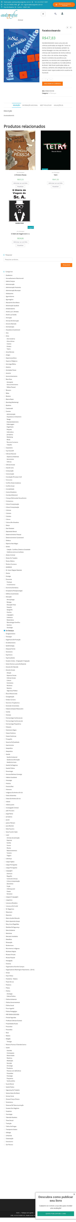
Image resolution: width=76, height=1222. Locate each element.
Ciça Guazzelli (10, 451)
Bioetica (8, 396)
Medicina (9, 1058)
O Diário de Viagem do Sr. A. (20, 234)
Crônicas (8, 510)
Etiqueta (9, 429)
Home (17, 1213)
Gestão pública (10, 768)
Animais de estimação (12, 321)
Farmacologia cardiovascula (14, 718)
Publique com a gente (27, 1213)
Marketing (10, 437)
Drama (8, 573)
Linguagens (10, 615)
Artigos (8, 355)
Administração (10, 284)
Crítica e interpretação (12, 504)
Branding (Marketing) (12, 402)
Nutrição (9, 1063)
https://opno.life (10, 1162)
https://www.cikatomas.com (62, 1172)
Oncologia (10, 1066)
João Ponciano (10, 811)
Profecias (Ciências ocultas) (14, 1020)
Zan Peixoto (9, 1145)
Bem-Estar (9, 379)
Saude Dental (10, 1084)
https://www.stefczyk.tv (28, 1177)
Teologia (9, 1041)
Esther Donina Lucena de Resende (16, 664)
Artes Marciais (10, 352)
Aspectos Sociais (11, 675)
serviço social (10, 1096)
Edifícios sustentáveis (12, 594)
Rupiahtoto (16, 1152)
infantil (8, 801)
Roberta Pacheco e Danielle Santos (16, 1044)
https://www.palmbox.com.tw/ (14, 1187)
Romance (9, 894)
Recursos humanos (12, 442)
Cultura (8, 519)
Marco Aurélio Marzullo (13, 918)
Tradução (8, 1123)
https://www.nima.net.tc (42, 1182)
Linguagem (9, 871)
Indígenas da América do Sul (14, 792)
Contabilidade (10, 489)
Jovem (8, 820)
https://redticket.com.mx (12, 1167)
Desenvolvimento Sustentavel (15, 537)
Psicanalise (9, 1026)
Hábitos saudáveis (11, 777)
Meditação (10, 1061)
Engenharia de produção (13, 640)
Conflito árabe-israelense (13, 483)
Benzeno (8, 390)
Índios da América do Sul (13, 798)
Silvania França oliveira (12, 1099)
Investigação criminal (12, 808)
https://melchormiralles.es (25, 1162)
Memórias (9, 933)
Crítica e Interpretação (12, 507)
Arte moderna (11, 339)
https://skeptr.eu (64, 1157)
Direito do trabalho (11, 558)
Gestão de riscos (11, 762)
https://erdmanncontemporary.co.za (34, 1167)
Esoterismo (9, 652)
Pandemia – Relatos (12, 979)
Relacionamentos (12, 850)
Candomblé (9, 408)
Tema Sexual (9, 1120)
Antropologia (10, 599)
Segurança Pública (12, 691)
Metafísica (9, 939)
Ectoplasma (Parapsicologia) (14, 591)
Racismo (9, 688)
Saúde (8, 1048)
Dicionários (10, 884)
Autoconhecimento (11, 376)
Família (8, 712)
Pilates (8, 988)
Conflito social (10, 486)
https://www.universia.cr (28, 1172)
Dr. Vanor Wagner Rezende (14, 570)
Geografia (9, 610)
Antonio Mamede (11, 324)
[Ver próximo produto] (70, 27)
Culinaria (8, 513)
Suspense (9, 1111)
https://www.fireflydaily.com (44, 1162)
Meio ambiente (10, 930)
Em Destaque (52, 93)
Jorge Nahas (9, 814)
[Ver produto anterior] (67, 27)
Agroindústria (10, 296)
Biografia (9, 876)
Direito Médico (10, 561)
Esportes (9, 840)
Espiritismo (9, 655)
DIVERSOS (9, 567)
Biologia (9, 602)
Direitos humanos (11, 564)
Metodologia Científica (13, 622)
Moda (8, 439)
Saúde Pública (10, 1087)
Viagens (9, 855)
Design (9, 419)
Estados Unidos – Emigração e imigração (18, 661)
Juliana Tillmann (10, 823)
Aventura (9, 873)
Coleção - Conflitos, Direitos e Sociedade (18, 549)
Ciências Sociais (10, 465)
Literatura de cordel (12, 906)
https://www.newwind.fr (59, 1182)
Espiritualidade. (10, 658)
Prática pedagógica (11, 1011)
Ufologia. (8, 1132)
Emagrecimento (10, 634)
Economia (9, 579)
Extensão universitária (12, 706)
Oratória (8, 964)
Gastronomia (10, 745)
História (9, 612)
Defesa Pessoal (11, 387)
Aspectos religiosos (11, 361)
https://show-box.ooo (11, 1172)
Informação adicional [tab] (30, 105)
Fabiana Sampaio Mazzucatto (14, 709)
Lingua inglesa (10, 862)
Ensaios (9, 346)
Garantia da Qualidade (12, 742)
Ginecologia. (9, 771)
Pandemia (10, 1068)
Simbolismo (9, 1102)
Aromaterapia (10, 327)
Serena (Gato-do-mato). (13, 1093)
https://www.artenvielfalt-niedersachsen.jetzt (18, 1182)
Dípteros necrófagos (12, 543)
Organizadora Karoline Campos (15, 966)
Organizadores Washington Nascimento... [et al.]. (20, 970)
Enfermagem (10, 424)
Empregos (9, 636)
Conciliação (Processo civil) (14, 477)
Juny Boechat (10, 826)
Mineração (9, 942)
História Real (9, 786)
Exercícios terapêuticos (13, 703)
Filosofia (9, 607)
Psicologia (10, 1076)
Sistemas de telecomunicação (15, 1105)
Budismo (8, 405)
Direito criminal (10, 555)
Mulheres (9, 685)
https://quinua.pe (51, 1157)
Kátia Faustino (10, 829)
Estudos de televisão (12, 667)
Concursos (9, 480)
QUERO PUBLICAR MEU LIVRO (56, 1213)
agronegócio (9, 299)
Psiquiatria (10, 1078)
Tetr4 (55, 175)
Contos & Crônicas (12, 879)
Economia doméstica (12, 588)
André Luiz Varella (11, 315)
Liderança (9, 858)
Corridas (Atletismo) (12, 495)
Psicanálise (9, 1030)
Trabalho (9, 445)
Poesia (9, 891)
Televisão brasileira (11, 1117)
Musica (9, 848)
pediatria (8, 985)
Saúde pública (11, 1081)
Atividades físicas (11, 370)
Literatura (10, 617)
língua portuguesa (11, 865)
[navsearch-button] (55, 14)
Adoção (9, 673)
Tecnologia (9, 1114)
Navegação (9, 960)
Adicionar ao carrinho (52, 83)
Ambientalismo (10, 309)
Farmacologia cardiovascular (14, 721)
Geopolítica (9, 748)
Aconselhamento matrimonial (14, 278)
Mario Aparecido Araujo (13, 921)
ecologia (8, 576)
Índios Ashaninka (11, 795)
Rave (7, 1033)
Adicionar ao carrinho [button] (20, 183)
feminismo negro (11, 730)
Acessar (20, 20)
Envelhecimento (10, 643)
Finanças (9, 582)
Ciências (9, 462)
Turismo (9, 853)
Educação (9, 597)
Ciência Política (11, 996)
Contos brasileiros (11, 492)
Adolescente (9, 293)
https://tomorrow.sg (45, 1172)
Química (9, 625)
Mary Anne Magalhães (12, 924)
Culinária (8, 516)
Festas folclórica (11, 733)
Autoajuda (10, 382)
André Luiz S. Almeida (12, 311)
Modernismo (10, 945)
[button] (36, 31)
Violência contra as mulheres (15, 552)
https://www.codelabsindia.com (47, 1177)
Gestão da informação (13, 760)
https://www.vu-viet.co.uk (55, 1167)
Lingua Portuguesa (11, 868)
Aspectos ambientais (13, 457)
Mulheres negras (11, 951)
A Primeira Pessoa (20, 175)
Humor (9, 845)
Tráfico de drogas (11, 1126)
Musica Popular (10, 957)
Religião (8, 1039)
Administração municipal (13, 290)
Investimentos (11, 585)
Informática (10, 432)
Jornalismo (10, 434)
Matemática (10, 620)
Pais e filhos (9, 976)
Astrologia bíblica (11, 364)
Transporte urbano (11, 1129)
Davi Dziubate (10, 528)
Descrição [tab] (16, 105)
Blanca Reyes (10, 399)
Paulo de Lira (10, 982)
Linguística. (9, 900)
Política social (10, 1005)
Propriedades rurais (12, 1024)
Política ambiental (11, 999)
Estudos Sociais (10, 670)
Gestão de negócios (12, 765)
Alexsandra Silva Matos (12, 302)
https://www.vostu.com (12, 1157)
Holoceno (9, 789)
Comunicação (10, 474)
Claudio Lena (10, 468)
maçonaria (9, 912)
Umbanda (9, 1135)
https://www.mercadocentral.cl (32, 1152)
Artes (7, 336)
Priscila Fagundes (11, 1017)
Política (8, 991)
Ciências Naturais (11, 454)
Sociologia (10, 627)
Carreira (8, 411)
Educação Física (11, 605)
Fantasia (8, 715)
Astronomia (10, 459)
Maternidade (10, 1055)
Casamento (9, 448)
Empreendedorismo (13, 422)
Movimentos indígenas (12, 948)
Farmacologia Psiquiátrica (13, 724)
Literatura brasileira (11, 903)
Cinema (9, 344)
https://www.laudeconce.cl (52, 1152)
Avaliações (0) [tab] (58, 105)
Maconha (8, 915)
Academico (9, 275)
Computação (10, 471)
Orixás (8, 973)
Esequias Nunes (10, 649)
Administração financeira (13, 287)
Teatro (9, 349)
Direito (8, 546)
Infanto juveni (10, 805)
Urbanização (9, 1138)
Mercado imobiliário (12, 936)
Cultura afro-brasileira (12, 522)
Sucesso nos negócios (12, 1108)
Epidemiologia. (10, 646)
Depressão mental (11, 531)
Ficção (8, 886)
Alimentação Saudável (12, 305)
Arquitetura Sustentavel (13, 330)
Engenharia (10, 427)
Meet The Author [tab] (45, 105)
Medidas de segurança (12, 927)
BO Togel (7, 1152)
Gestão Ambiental (12, 757)
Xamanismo (9, 1141)
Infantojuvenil (11, 889)
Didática (8, 540)
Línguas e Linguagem (12, 897)
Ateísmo (8, 367)
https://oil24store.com (11, 1177)
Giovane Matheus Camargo (14, 774)
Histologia (9, 780)
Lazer (7, 835)
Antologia (9, 994)
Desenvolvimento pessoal (13, 534)
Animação (9, 318)
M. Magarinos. (10, 909)
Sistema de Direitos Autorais (65, 4)
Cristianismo (9, 501)
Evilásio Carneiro (11, 700)
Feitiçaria (8, 727)
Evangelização (10, 697)
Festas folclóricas (11, 736)
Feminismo (10, 683)
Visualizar (20, 186)
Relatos (8, 1036)
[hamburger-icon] (43, 14)
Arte (7, 333)
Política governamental (13, 1002)
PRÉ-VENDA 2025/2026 (12, 1014)
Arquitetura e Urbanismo (14, 417)
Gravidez (9, 1050)
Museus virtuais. (11, 954)
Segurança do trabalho (13, 1090)
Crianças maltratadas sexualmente (16, 498)
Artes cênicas (10, 341)
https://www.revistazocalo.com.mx (32, 1157)
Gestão (8, 754)
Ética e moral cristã (11, 693)
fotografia (9, 739)
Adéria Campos (10, 281)
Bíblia (7, 393)
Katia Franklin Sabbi (12, 832)
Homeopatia (10, 1053)
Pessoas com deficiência (14, 1071)
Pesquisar (66, 265)
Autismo (8, 373)
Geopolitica (9, 751)
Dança (8, 525)
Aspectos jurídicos (11, 358)
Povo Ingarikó (10, 1008)
